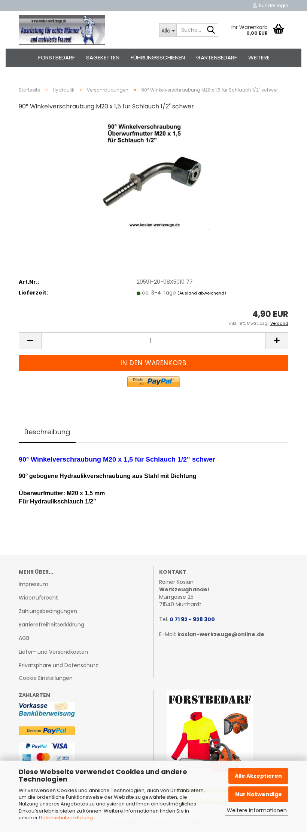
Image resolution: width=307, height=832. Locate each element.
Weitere (259, 57)
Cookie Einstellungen (46, 678)
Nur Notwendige (258, 794)
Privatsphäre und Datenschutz (58, 665)
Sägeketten (102, 57)
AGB (24, 638)
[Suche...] (211, 30)
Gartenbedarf (216, 57)
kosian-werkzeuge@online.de (220, 634)
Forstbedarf (56, 57)
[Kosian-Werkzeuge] (83, 30)
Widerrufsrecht (38, 597)
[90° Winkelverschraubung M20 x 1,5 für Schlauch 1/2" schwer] (153, 173)
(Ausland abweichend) (201, 293)
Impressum (33, 584)
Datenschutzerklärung (66, 817)
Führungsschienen (158, 57)
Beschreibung (47, 432)
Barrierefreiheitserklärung (51, 624)
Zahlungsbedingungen (48, 611)
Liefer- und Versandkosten (53, 652)
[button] (30, 340)
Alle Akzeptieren (258, 776)
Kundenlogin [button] (272, 5)
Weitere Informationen (257, 810)
